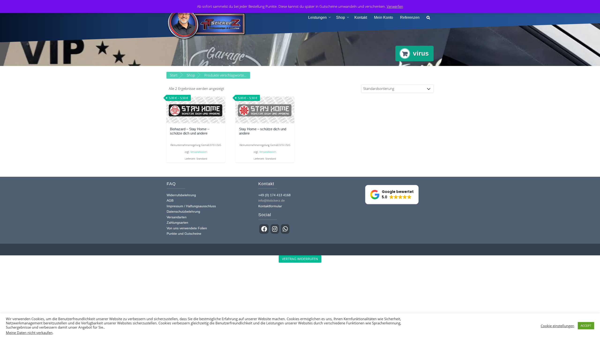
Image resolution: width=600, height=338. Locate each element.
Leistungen (317, 17)
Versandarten (177, 217)
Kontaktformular (270, 206)
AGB (170, 200)
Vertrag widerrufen (300, 259)
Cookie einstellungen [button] (557, 326)
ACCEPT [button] (586, 325)
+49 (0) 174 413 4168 (274, 195)
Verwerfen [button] (395, 6)
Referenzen (410, 17)
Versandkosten (198, 152)
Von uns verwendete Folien (187, 228)
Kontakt (360, 17)
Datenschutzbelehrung (183, 211)
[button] (428, 17)
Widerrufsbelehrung (181, 195)
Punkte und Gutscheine (184, 233)
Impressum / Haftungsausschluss (191, 206)
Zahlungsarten (177, 222)
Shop (340, 17)
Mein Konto (383, 17)
